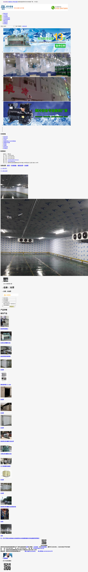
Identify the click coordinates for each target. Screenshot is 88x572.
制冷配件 (5, 148)
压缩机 (5, 145)
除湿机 (5, 143)
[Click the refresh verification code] (12, 306)
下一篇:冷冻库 (4, 171)
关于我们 (5, 15)
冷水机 (5, 139)
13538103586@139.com (13, 159)
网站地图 (15, 1)
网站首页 (5, 13)
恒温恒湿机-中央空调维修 (9, 141)
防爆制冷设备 (6, 142)
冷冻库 (26, 165)
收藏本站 (10, 1)
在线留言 (5, 22)
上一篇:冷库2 (4, 168)
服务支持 (5, 20)
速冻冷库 (5, 136)
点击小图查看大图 (7, 283)
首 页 (2, 538)
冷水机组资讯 (6, 17)
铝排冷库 (24, 26)
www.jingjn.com (11, 161)
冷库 (27, 546)
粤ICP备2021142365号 (30, 551)
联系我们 (5, 23)
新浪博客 (5, 1)
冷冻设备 (5, 16)
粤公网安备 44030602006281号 (45, 551)
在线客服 (5, 558)
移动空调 (5, 146)
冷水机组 (36, 546)
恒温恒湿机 (44, 546)
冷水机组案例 (6, 19)
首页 (8, 165)
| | (10, 1)
